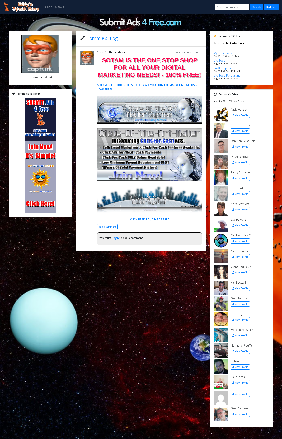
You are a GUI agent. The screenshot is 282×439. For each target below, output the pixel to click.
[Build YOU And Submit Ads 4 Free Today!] (141, 21)
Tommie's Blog (102, 38)
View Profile (241, 115)
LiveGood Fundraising (227, 75)
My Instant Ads (223, 53)
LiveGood (219, 60)
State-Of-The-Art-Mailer (112, 52)
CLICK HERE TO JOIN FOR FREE (149, 219)
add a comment (107, 226)
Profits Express (223, 68)
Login (115, 238)
